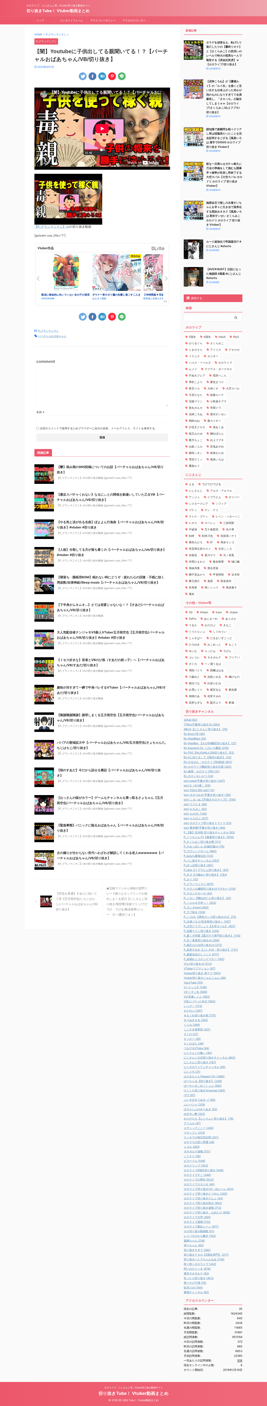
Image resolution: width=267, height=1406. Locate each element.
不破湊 (193, 529)
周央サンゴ (227, 542)
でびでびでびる (211, 484)
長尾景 (193, 587)
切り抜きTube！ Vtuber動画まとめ (58, 10)
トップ (40, 20)
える (191, 484)
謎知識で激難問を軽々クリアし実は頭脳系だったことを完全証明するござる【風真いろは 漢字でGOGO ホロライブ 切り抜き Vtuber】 (224, 137)
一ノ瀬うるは (213, 663)
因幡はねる (217, 670)
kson (219, 612)
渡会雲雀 (212, 568)
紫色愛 (233, 689)
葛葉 (210, 581)
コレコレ (194, 657)
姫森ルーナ (217, 394)
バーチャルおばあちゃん (52, 336)
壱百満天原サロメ (200, 548)
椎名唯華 (218, 561)
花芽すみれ (214, 696)
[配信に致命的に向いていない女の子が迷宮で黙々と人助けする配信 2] (65, 273)
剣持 (191, 535)
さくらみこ (217, 343)
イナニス (194, 356)
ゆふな (193, 651)
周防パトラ (195, 670)
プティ (193, 510)
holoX (222, 336)
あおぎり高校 (99, 298)
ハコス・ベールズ (200, 362)
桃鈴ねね (194, 420)
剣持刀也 (207, 535)
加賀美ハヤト (228, 535)
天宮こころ (225, 548)
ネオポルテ (214, 657)
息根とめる (214, 676)
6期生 (207, 336)
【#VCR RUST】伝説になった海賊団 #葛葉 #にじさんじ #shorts (223, 273)
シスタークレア (198, 503)
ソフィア (221, 503)
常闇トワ (215, 407)
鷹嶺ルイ (194, 465)
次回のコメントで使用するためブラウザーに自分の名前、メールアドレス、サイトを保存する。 (99, 428)
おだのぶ (210, 625)
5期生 (192, 336)
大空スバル (233, 388)
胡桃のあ (194, 696)
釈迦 (231, 702)
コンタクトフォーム (71, 20)
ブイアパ (234, 657)
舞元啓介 (194, 581)
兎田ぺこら (220, 375)
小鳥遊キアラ (218, 401)
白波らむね (214, 683)
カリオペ (212, 356)
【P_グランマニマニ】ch (51, 227)
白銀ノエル (195, 446)
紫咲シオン (195, 453)
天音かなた (195, 394)
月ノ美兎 (228, 555)
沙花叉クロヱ (197, 427)
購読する (196, 298)
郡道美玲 (225, 581)
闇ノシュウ (211, 587)
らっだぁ (210, 651)
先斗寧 (230, 529)
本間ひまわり (197, 561)
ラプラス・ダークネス (218, 369)
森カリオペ (214, 420)
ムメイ (193, 369)
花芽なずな (195, 702)
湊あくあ (218, 427)
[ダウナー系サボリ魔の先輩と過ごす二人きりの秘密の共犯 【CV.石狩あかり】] (116, 273)
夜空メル (194, 388)
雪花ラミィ (195, 459)
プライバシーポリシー (103, 20)
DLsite (158, 248)
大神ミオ (212, 388)
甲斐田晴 (218, 574)
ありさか (230, 618)
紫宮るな (215, 689)
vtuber (233, 612)
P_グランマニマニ (48, 330)
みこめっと (214, 644)
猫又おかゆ (195, 433)
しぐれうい (220, 631)
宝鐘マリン (195, 401)
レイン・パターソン (228, 516)
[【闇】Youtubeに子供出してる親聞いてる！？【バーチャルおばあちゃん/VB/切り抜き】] (102, 76)
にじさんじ (195, 490)
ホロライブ (225, 362)
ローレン (210, 523)
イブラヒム (214, 497)
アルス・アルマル (221, 490)
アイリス (215, 349)
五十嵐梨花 (211, 529)
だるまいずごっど (221, 638)
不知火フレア (197, 375)
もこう (233, 644)
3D (191, 612)
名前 (40, 412)
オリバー (234, 497)
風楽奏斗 (231, 587)
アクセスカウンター (134, 20)
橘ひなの (234, 676)
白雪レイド (195, 689)
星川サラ (210, 555)
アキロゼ (234, 349)
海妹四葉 (194, 568)
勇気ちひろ (195, 542)
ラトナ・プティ (198, 516)
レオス (193, 523)
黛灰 (191, 593)
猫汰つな (194, 683)
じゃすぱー (195, 638)
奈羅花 (193, 555)
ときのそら (195, 349)
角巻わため (217, 453)
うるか (193, 625)
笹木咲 (235, 574)
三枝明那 (228, 523)
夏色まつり (217, 382)
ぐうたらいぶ (197, 631)
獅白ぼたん (217, 433)
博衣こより (195, 382)
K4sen (204, 612)
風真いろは (217, 459)
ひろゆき (194, 644)
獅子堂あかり (197, 574)
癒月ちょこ (195, 440)
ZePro (192, 618)
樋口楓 (235, 561)
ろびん (227, 651)
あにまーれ (211, 618)
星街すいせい (218, 414)
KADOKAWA (48, 298)
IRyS (236, 336)
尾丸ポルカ (195, 407)
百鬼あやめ (217, 446)
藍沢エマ (215, 702)
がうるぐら (195, 343)
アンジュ (194, 497)
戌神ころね (195, 414)
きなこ (227, 625)
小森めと (194, 676)
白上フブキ (217, 440)
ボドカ (193, 663)
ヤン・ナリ (211, 510)
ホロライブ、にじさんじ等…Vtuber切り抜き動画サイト (133, 1387)
